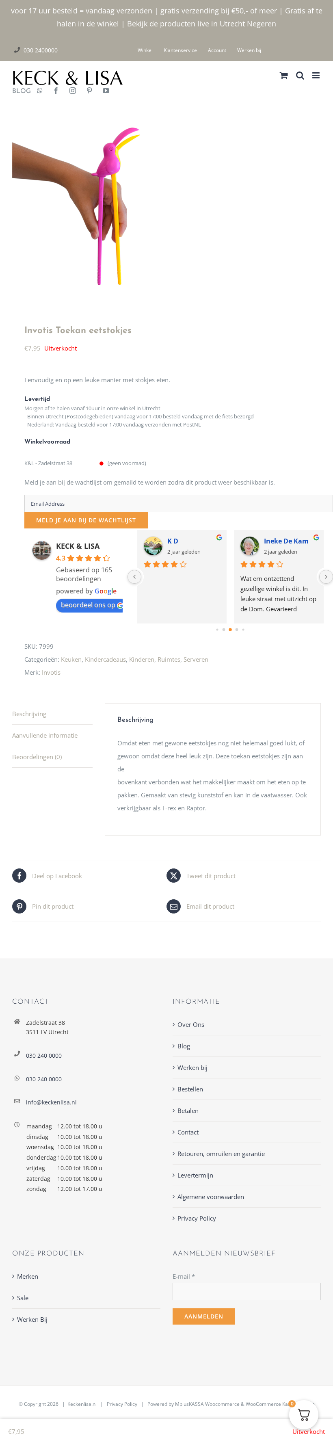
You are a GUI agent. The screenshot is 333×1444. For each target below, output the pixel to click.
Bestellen (190, 1089)
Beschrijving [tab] (29, 714)
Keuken (71, 659)
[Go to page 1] (224, 629)
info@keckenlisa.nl (51, 1102)
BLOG (18, 91)
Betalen (188, 1110)
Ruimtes (169, 659)
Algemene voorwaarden (210, 1197)
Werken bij (192, 1067)
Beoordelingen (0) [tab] (37, 757)
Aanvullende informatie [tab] (45, 735)
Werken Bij (32, 1319)
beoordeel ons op (88, 604)
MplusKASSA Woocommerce (207, 1404)
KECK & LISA (77, 546)
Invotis (51, 672)
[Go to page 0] (217, 630)
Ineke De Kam (286, 541)
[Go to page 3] (237, 629)
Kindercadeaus (105, 659)
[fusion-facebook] (56, 91)
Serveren (196, 659)
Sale (22, 1298)
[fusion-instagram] (72, 91)
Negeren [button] (261, 23)
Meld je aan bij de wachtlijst (86, 520)
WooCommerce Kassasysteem (280, 1404)
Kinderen (141, 659)
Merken (27, 1276)
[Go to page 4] (243, 630)
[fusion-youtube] (106, 91)
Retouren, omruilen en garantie (221, 1154)
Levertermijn (195, 1175)
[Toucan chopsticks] (166, 202)
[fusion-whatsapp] (40, 91)
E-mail (184, 1276)
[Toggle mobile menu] (316, 75)
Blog (183, 1046)
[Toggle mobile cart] (284, 75)
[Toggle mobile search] (300, 75)
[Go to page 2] (230, 630)
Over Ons (190, 1024)
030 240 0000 (44, 1055)
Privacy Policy (196, 1218)
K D (172, 541)
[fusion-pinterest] (89, 91)
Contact (188, 1132)
